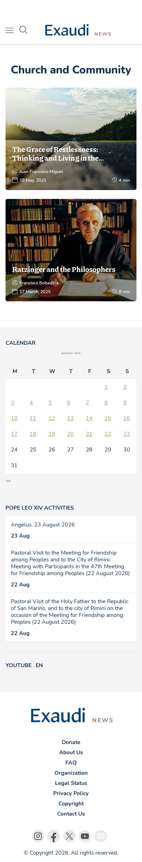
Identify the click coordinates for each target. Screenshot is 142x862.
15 (107, 418)
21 (89, 434)
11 (33, 418)
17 (14, 434)
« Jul (8, 481)
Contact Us (71, 813)
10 (14, 418)
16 (126, 418)
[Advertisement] (71, 8)
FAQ (71, 762)
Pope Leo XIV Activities (40, 508)
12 (51, 418)
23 (126, 434)
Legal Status (71, 783)
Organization (71, 773)
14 (89, 418)
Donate (71, 742)
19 (51, 434)
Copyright (71, 803)
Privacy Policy (71, 793)
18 (33, 434)
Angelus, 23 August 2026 (43, 524)
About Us (71, 752)
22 (107, 434)
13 (70, 418)
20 (70, 434)
